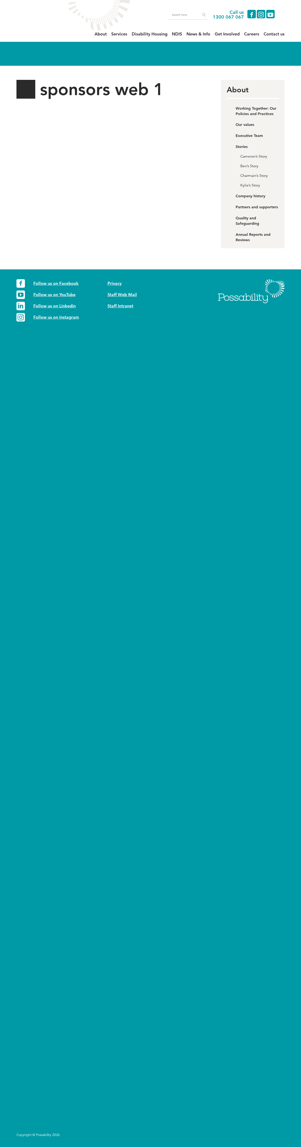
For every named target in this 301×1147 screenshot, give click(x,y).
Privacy (114, 283)
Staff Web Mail (122, 294)
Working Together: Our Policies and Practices (256, 111)
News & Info (198, 34)
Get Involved (227, 34)
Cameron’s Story (253, 156)
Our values (245, 124)
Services (119, 34)
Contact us (274, 34)
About (101, 34)
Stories (242, 146)
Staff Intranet (120, 306)
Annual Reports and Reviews (253, 237)
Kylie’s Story (250, 185)
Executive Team (249, 135)
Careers (251, 34)
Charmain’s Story (254, 175)
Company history (250, 196)
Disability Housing (149, 34)
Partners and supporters (257, 207)
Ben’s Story (249, 166)
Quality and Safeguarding (247, 221)
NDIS (177, 34)
